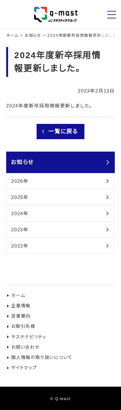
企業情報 (21, 305)
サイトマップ (24, 367)
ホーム (12, 35)
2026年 (20, 181)
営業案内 (21, 315)
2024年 (20, 213)
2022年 (20, 245)
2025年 (20, 197)
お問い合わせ (25, 347)
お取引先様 (23, 326)
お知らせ (33, 35)
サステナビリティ (28, 336)
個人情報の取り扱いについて (41, 357)
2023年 (20, 229)
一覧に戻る (63, 131)
